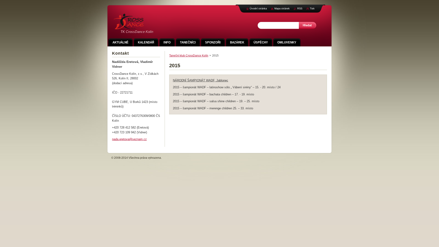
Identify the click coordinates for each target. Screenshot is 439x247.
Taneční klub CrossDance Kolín (188, 55)
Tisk (312, 8)
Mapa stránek (282, 8)
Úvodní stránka (258, 8)
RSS (299, 8)
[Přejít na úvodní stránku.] (129, 27)
